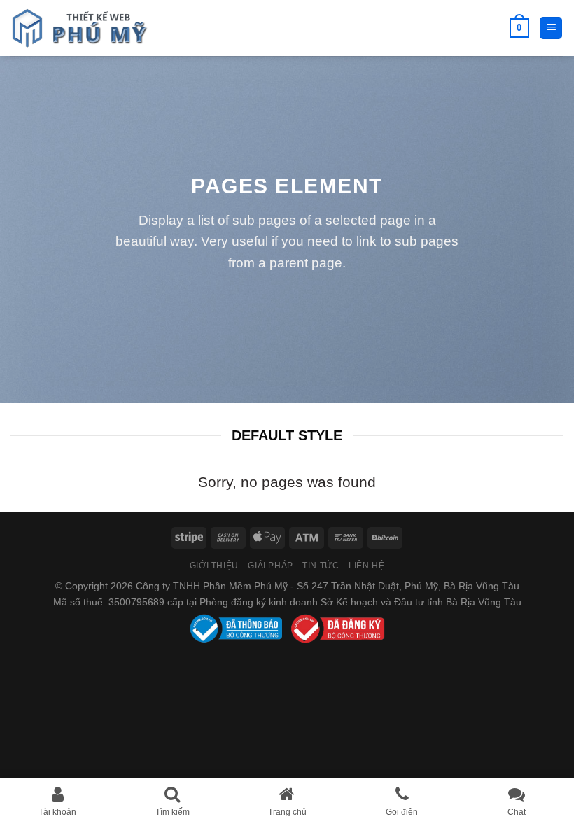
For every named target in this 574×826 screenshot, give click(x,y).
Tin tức (320, 565)
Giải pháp (270, 565)
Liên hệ (366, 565)
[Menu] (551, 28)
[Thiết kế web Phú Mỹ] (80, 28)
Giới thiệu (214, 565)
